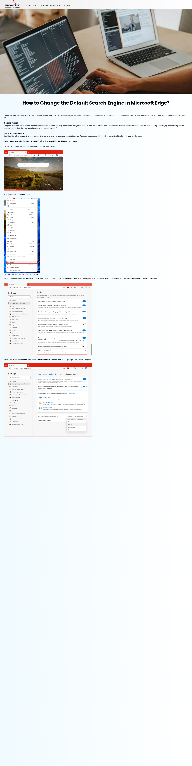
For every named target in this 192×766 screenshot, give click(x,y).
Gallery (44, 5)
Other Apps (56, 5)
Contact (68, 5)
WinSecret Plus (32, 5)
